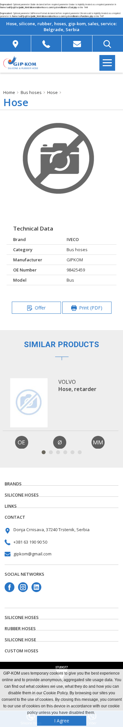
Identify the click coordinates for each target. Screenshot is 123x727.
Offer (40, 308)
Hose (52, 92)
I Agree (61, 721)
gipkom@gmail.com (32, 554)
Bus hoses (31, 92)
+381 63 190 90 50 (30, 542)
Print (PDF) (90, 308)
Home (9, 92)
